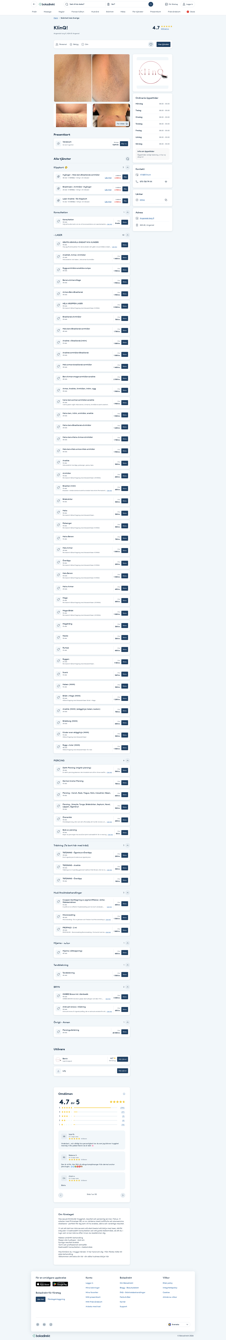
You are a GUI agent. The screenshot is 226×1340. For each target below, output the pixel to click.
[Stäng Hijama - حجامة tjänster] (127, 943)
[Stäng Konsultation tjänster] (127, 212)
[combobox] (85, 4)
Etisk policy (168, 1283)
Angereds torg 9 (147, 218)
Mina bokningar (93, 1288)
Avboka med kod (93, 1306)
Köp (125, 177)
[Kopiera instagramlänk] (166, 200)
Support (123, 1306)
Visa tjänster (163, 44)
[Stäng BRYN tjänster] (127, 987)
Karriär (123, 1302)
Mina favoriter (92, 1292)
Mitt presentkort (93, 1297)
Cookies (166, 1292)
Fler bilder (121, 124)
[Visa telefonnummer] (166, 181)
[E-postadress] (153, 174)
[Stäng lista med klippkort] (127, 167)
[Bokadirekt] (47, 4)
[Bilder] (152, 73)
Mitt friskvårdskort (94, 1302)
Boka (125, 222)
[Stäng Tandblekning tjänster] (127, 965)
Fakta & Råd (125, 1297)
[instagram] (38, 1324)
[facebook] (51, 1324)
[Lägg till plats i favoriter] (151, 44)
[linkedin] (44, 1324)
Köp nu (124, 144)
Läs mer (109, 224)
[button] (92, 143)
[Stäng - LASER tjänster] (127, 235)
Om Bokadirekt (126, 1283)
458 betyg (165, 29)
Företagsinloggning (56, 1299)
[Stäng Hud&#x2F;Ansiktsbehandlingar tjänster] (127, 892)
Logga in (89, 1283)
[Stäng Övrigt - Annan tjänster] (127, 1022)
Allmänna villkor (170, 1297)
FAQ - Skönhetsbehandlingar (132, 1292)
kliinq (142, 200)
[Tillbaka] (34, 4)
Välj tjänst (123, 1059)
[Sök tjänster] (127, 158)
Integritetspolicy (170, 1288)
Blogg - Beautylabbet (129, 1288)
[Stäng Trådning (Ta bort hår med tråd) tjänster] (127, 845)
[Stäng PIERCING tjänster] (127, 760)
